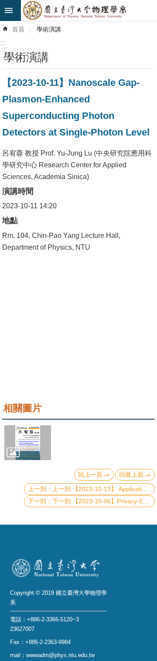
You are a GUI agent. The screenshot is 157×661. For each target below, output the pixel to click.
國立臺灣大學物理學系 (89, 10)
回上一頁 (90, 474)
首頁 (18, 29)
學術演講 (49, 29)
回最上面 (131, 474)
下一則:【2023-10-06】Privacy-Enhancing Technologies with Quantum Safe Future (103, 501)
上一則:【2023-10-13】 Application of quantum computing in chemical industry (103, 488)
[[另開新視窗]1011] (27, 442)
